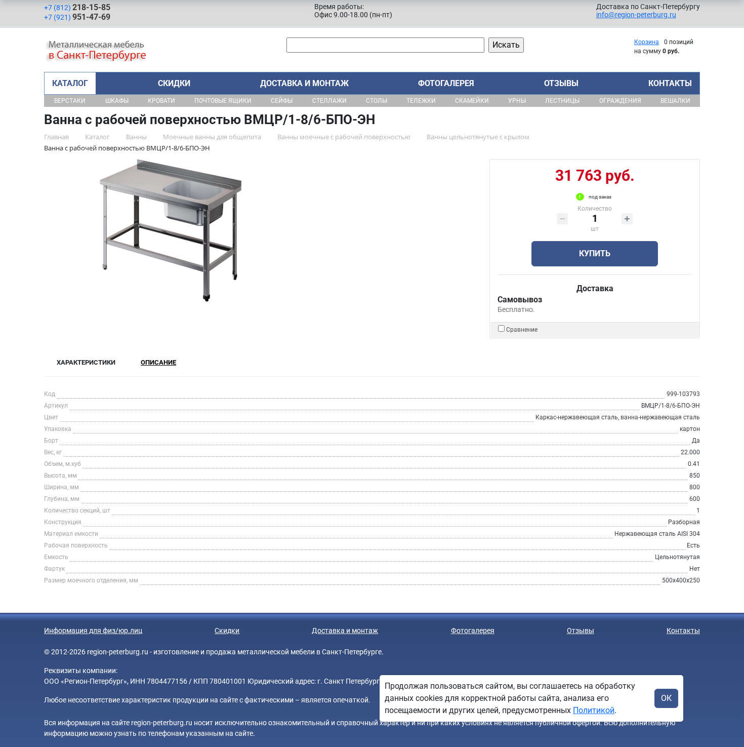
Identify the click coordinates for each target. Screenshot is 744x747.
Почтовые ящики (223, 100)
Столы (376, 100)
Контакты (670, 83)
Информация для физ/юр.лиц (93, 630)
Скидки (174, 83)
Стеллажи (329, 100)
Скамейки (472, 100)
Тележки (421, 100)
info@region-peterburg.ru (636, 15)
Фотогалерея (446, 83)
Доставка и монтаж (304, 83)
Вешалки (675, 100)
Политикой (593, 710)
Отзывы (561, 83)
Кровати (161, 100)
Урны (517, 100)
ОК (666, 698)
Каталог (70, 83)
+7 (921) (77, 17)
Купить (594, 253)
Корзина (646, 42)
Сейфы (282, 100)
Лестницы (562, 100)
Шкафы (117, 100)
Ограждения (620, 100)
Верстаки (70, 100)
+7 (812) (77, 7)
